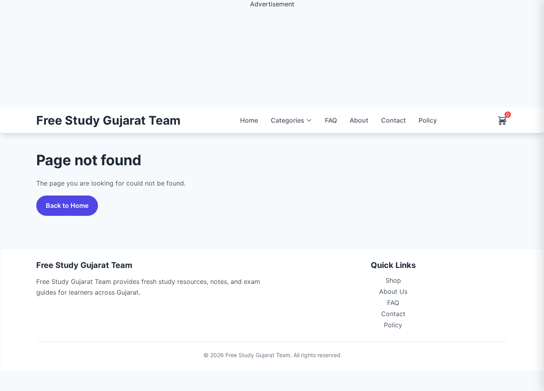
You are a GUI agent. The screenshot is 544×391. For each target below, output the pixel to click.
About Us (393, 291)
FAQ (331, 120)
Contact (393, 120)
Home (249, 120)
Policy (428, 120)
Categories (287, 120)
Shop (393, 280)
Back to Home (67, 205)
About (359, 120)
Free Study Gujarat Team (108, 120)
